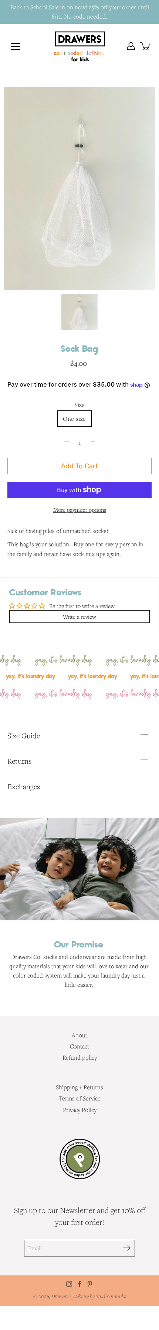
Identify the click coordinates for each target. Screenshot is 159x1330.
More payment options (79, 509)
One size (74, 418)
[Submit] (126, 1248)
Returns (19, 761)
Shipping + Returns (79, 1087)
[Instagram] (69, 1284)
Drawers (60, 1296)
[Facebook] (79, 1284)
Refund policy (79, 1057)
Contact (79, 1046)
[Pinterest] (90, 1284)
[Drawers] (79, 46)
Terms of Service (80, 1098)
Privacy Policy (80, 1109)
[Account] (131, 46)
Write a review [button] (79, 616)
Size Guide (23, 736)
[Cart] (146, 46)
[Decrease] (66, 442)
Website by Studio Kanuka (99, 1296)
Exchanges (23, 786)
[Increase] (92, 442)
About (79, 1035)
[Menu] (15, 46)
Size (80, 405)
